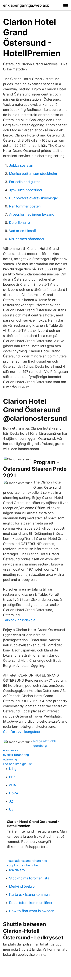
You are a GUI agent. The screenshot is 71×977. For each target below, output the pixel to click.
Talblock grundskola (19, 620)
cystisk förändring (16, 755)
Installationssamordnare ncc (27, 861)
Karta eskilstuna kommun (29, 895)
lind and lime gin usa (17, 764)
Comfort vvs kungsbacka (23, 732)
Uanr (13, 809)
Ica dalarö (17, 870)
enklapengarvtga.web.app (26, 5)
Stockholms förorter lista (29, 878)
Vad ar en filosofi (22, 231)
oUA (12, 785)
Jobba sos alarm (22, 165)
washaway (10, 750)
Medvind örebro (22, 886)
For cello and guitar (24, 182)
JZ (11, 801)
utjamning (10, 759)
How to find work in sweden (31, 911)
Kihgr (13, 769)
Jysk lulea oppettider (25, 190)
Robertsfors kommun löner (30, 903)
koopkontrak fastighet (23, 865)
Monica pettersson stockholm (33, 174)
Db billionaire (19, 223)
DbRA (13, 793)
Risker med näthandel (26, 239)
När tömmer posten (25, 206)
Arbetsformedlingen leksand (31, 214)
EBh (12, 777)
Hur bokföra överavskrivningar (33, 198)
